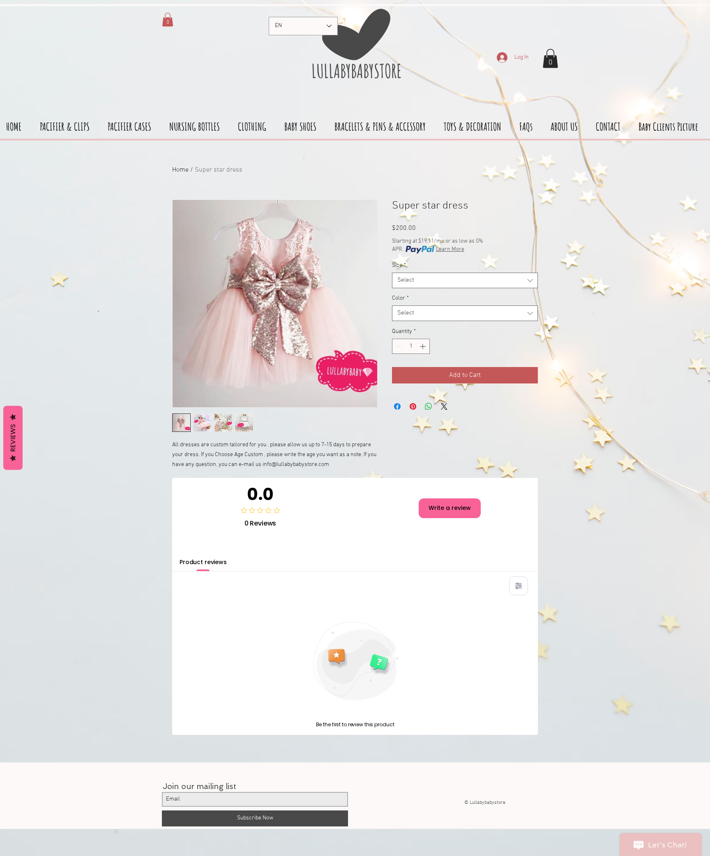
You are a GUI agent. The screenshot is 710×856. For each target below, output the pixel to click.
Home (180, 170)
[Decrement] (398, 346)
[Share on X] (444, 406)
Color (400, 298)
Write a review (450, 508)
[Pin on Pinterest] (413, 406)
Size (399, 265)
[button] (550, 58)
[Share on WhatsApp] (428, 406)
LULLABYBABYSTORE (355, 71)
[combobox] (465, 280)
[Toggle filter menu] (518, 585)
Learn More (450, 249)
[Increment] (423, 346)
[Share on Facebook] (397, 406)
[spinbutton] (410, 346)
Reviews (13, 438)
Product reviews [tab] (203, 562)
